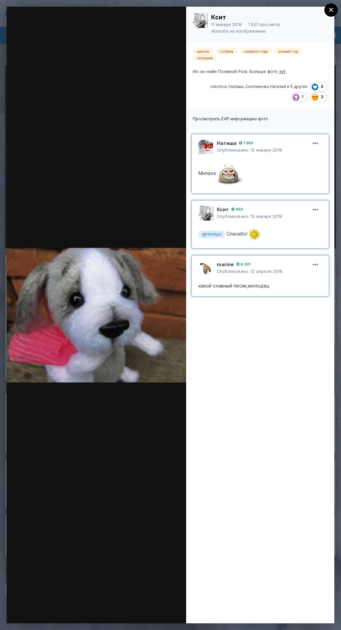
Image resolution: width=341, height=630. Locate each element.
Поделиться (157, 611)
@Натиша (212, 234)
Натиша (236, 86)
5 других (299, 86)
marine (225, 264)
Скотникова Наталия (265, 86)
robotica (218, 86)
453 (238, 209)
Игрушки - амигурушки (68, 24)
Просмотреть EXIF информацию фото (230, 118)
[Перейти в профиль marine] (205, 268)
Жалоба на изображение (238, 31)
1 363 (247, 143)
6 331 (244, 264)
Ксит (218, 17)
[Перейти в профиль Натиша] (205, 147)
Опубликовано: (249, 150)
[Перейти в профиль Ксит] (200, 20)
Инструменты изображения (88, 611)
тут (282, 71)
